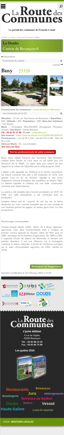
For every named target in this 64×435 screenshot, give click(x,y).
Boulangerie (10, 396)
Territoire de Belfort (36, 399)
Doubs (12, 403)
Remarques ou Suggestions (46, 266)
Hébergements (54, 393)
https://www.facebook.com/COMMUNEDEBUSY (39, 135)
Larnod (56, 65)
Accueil (4, 37)
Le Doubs (11, 37)
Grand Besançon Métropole (46, 109)
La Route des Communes (32, 14)
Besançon (43, 388)
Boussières (9, 56)
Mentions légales (22, 421)
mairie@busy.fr (39, 132)
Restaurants (17, 389)
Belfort (27, 403)
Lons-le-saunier (43, 410)
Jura (32, 393)
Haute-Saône (12, 409)
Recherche (61, 6)
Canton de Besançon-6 (21, 48)
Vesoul (48, 403)
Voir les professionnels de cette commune (32, 152)
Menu (3, 6)
